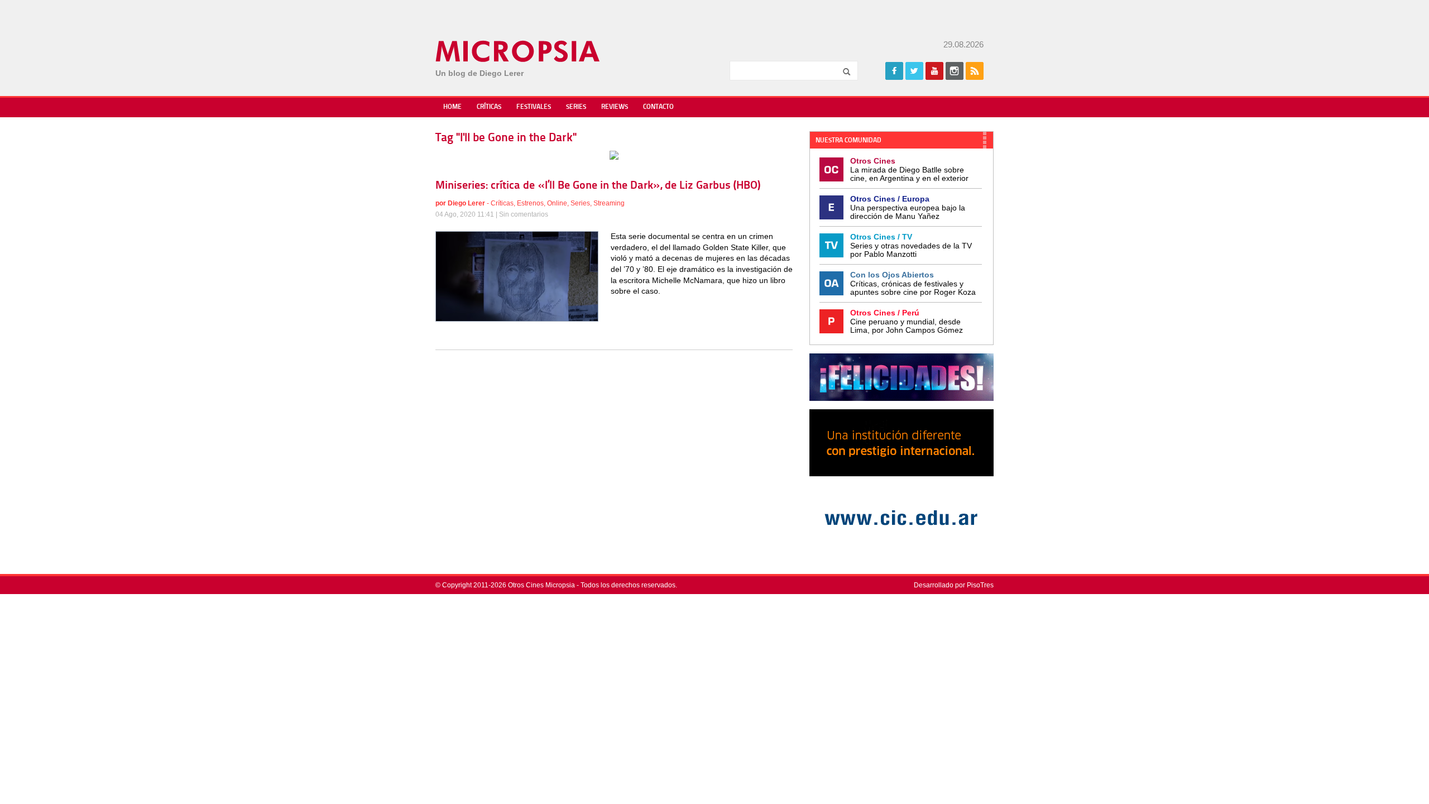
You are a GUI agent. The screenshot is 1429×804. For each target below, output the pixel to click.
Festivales (533, 107)
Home (452, 107)
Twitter (914, 71)
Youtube (934, 71)
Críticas (489, 107)
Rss (975, 71)
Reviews (614, 107)
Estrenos (530, 203)
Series (576, 107)
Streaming (609, 203)
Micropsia (518, 51)
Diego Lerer (466, 203)
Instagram (954, 71)
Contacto (658, 107)
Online (557, 203)
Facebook (894, 71)
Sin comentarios (523, 214)
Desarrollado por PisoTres (954, 585)
